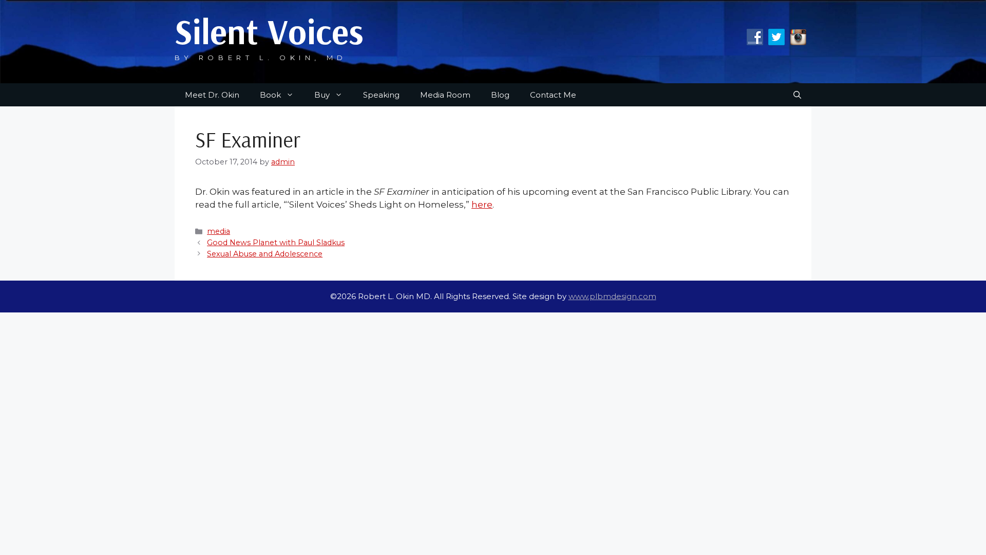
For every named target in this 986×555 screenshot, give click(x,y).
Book (270, 95)
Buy (322, 95)
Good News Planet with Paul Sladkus (276, 242)
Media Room (445, 95)
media (218, 231)
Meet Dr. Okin (212, 95)
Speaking (381, 95)
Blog (500, 95)
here (481, 204)
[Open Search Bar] (797, 94)
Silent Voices (269, 31)
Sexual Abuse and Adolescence (265, 253)
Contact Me (553, 95)
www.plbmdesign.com (612, 296)
